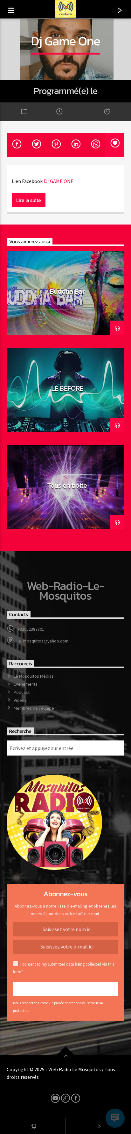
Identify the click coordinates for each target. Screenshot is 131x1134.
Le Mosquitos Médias (34, 676)
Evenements (26, 684)
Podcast (22, 692)
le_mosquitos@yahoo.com (42, 641)
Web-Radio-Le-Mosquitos (66, 590)
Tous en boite (67, 485)
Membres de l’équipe (34, 708)
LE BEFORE (67, 388)
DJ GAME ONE (58, 181)
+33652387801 (30, 629)
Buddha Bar (67, 291)
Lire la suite (28, 200)
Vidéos (20, 700)
